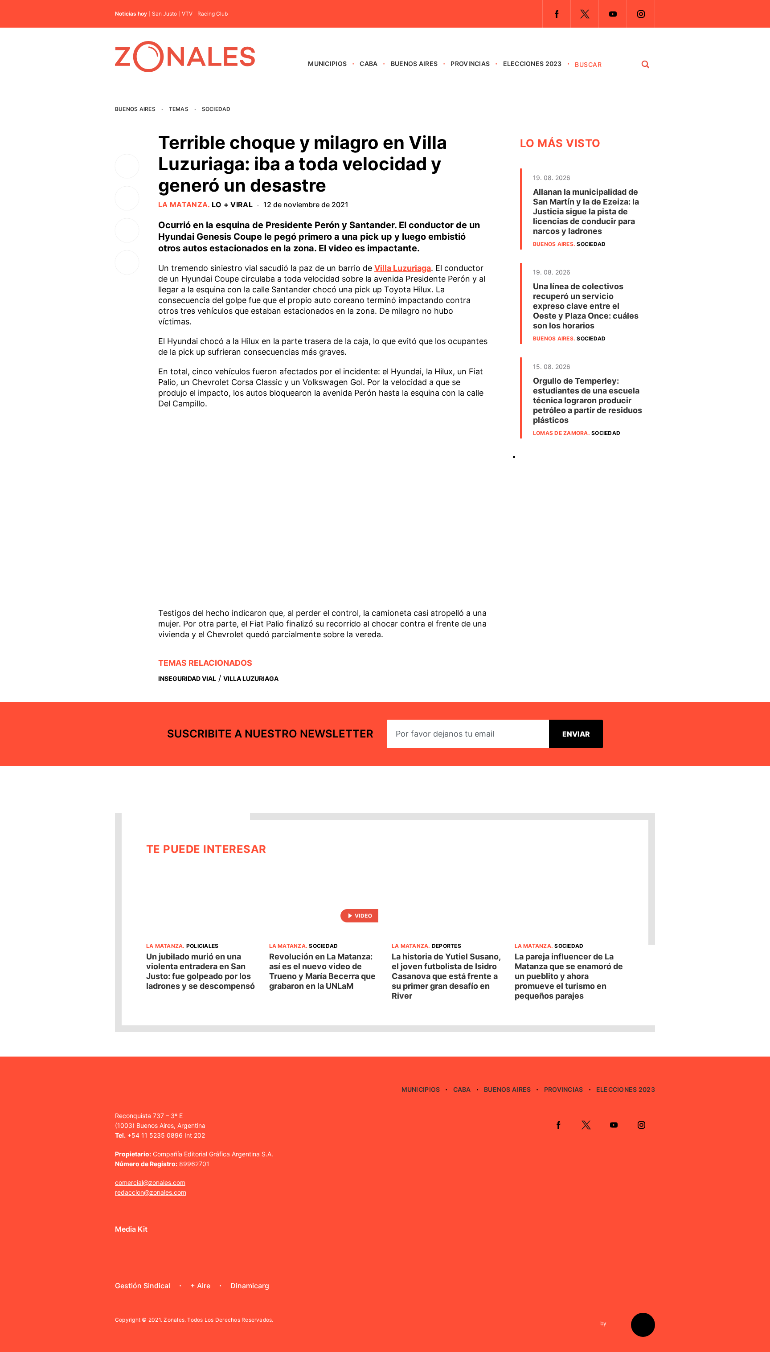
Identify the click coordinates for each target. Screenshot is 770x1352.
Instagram (641, 14)
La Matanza (183, 204)
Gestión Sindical (142, 1285)
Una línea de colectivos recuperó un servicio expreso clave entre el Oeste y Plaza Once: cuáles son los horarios (586, 306)
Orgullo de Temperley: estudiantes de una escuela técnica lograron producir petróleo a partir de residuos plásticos (587, 400)
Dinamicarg (249, 1285)
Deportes (446, 945)
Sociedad (216, 109)
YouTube (613, 14)
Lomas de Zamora (560, 433)
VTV (187, 13)
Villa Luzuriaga (402, 268)
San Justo (164, 13)
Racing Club (212, 13)
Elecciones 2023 (532, 63)
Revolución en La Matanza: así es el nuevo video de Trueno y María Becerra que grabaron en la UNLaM (322, 971)
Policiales (202, 945)
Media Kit (131, 1229)
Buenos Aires (414, 63)
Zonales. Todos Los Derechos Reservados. (218, 1319)
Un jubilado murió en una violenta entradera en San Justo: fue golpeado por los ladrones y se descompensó (200, 971)
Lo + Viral (232, 204)
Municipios (327, 63)
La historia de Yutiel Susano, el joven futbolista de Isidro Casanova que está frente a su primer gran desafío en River (446, 976)
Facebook (556, 14)
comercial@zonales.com (150, 1182)
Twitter (584, 14)
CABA (368, 63)
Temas (178, 109)
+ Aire (200, 1285)
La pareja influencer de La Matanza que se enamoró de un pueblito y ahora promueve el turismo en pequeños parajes (569, 976)
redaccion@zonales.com (150, 1192)
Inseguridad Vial (187, 678)
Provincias (470, 63)
